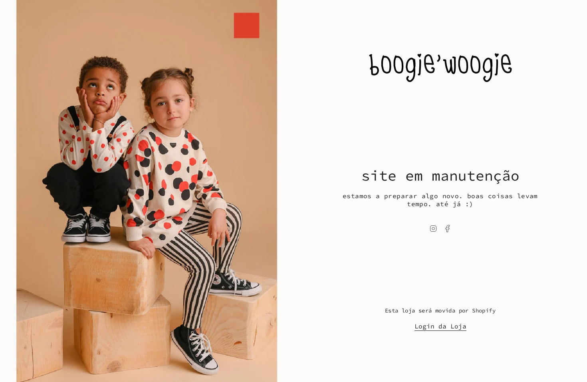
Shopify (484, 310)
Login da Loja (440, 326)
